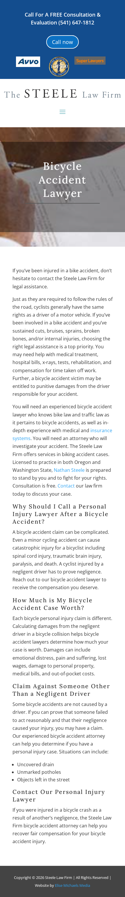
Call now (62, 41)
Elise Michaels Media (72, 885)
